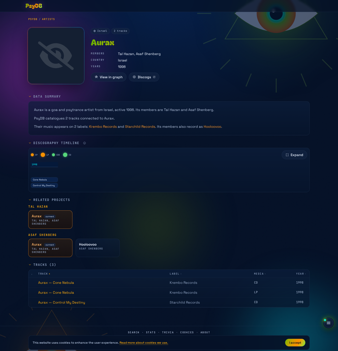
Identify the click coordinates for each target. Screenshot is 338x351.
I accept (295, 343)
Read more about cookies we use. (144, 343)
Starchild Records (140, 126)
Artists (48, 19)
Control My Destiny (44, 185)
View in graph (111, 77)
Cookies (187, 332)
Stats (151, 332)
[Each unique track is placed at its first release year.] (84, 143)
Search (134, 332)
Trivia (168, 332)
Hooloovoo (212, 126)
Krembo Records (103, 126)
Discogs (144, 77)
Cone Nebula (40, 179)
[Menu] (328, 323)
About (205, 332)
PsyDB (32, 19)
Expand (297, 155)
